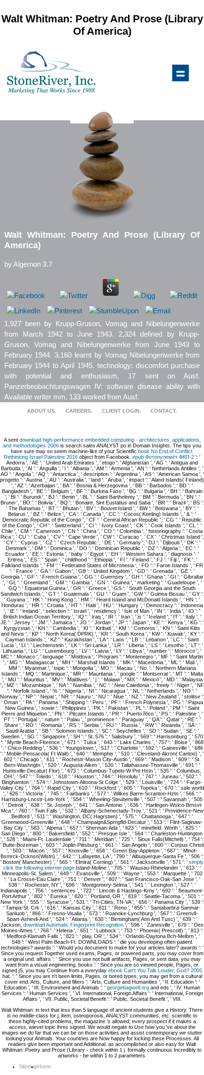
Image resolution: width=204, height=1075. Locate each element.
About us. (41, 411)
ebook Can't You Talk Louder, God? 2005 (155, 970)
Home (44, 1066)
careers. (78, 411)
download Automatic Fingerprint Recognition (73, 925)
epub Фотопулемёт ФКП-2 (163, 457)
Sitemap (28, 1066)
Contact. (163, 411)
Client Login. (121, 411)
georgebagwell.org (128, 987)
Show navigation (180, 73)
